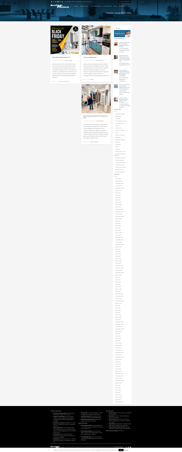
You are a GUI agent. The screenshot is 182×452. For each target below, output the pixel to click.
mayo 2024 (118, 225)
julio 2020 (117, 333)
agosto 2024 (118, 218)
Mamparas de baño (120, 139)
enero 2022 (118, 291)
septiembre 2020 (119, 329)
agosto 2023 (118, 247)
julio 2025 (117, 193)
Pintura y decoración (120, 151)
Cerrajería (117, 118)
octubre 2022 (118, 270)
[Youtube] (56, 2)
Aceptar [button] (121, 450)
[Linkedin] (62, 2)
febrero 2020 (118, 345)
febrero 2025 (118, 204)
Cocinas (91, 79)
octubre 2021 (118, 298)
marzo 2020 (118, 343)
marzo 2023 (118, 258)
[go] (128, 28)
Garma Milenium (68, 60)
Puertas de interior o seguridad (120, 154)
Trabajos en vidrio (119, 165)
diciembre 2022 (119, 265)
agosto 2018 (118, 383)
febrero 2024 (118, 232)
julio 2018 (117, 385)
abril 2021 (117, 312)
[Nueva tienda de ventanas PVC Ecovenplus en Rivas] (96, 98)
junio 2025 (118, 195)
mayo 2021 (118, 310)
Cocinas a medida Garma (89, 57)
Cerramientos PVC (119, 123)
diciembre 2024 (119, 209)
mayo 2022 (118, 282)
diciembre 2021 (119, 293)
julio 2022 (117, 277)
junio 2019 (118, 361)
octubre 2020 (118, 326)
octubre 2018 (118, 378)
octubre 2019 (118, 354)
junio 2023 (118, 251)
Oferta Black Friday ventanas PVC (61, 57)
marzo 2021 (118, 315)
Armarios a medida (120, 114)
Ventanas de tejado (120, 172)
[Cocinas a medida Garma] (96, 40)
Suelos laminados (119, 160)
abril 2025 (117, 200)
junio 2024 (118, 223)
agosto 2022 (118, 275)
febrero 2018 (118, 397)
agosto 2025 (118, 190)
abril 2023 (117, 256)
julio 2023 (117, 249)
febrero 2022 (118, 289)
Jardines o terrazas (120, 135)
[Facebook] (54, 2)
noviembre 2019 (119, 352)
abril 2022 (117, 284)
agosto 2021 (118, 303)
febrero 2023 (118, 261)
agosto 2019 (118, 359)
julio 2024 (117, 221)
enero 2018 (118, 399)
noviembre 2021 (119, 296)
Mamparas (118, 137)
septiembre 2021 (119, 300)
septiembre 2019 (119, 357)
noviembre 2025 (119, 183)
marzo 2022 (118, 286)
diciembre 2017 (119, 401)
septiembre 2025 (119, 188)
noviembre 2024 (119, 211)
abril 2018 (117, 392)
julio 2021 (117, 305)
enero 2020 (118, 347)
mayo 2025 (118, 197)
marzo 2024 (118, 230)
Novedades (96, 141)
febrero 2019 (118, 371)
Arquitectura (118, 116)
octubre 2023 (118, 242)
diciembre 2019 (119, 350)
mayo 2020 (118, 338)
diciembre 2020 (119, 322)
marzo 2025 (118, 202)
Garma (117, 132)
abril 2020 (117, 340)
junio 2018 (118, 387)
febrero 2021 (118, 317)
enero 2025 (118, 207)
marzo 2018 (118, 394)
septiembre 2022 (119, 272)
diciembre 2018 (119, 373)
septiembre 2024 (119, 216)
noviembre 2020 (119, 324)
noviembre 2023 (119, 239)
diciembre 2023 (119, 237)
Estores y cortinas (119, 130)
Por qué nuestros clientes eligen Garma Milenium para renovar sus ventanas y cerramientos (124, 73)
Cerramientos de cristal (121, 121)
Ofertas (60, 81)
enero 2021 (118, 319)
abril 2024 (117, 228)
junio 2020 (118, 336)
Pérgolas (117, 149)
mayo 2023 (118, 254)
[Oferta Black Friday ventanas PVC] (65, 40)
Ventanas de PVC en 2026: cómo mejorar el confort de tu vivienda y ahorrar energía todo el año (124, 58)
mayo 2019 (118, 364)
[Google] (60, 2)
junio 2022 (118, 279)
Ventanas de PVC (66, 81)
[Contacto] (51, 2)
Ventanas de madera (120, 167)
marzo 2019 (118, 369)
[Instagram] (58, 2)
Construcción (118, 128)
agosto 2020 (118, 331)
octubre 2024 (118, 214)
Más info (126, 450)
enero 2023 (118, 263)
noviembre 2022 (119, 268)
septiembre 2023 (119, 244)
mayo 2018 (118, 390)
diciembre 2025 (119, 181)
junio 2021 (118, 308)
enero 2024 (118, 235)
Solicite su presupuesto (124, 1)
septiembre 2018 (119, 380)
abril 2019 (117, 366)
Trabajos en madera (120, 162)
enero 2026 (118, 178)
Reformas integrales (120, 157)
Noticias (91, 141)
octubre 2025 (118, 186)
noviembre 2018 (119, 376)
